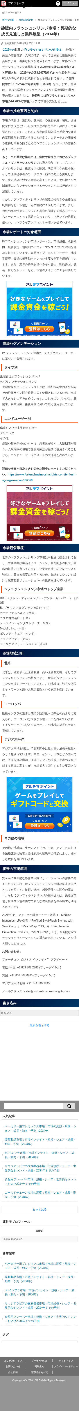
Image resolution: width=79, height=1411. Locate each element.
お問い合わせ (13, 1366)
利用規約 (39, 1366)
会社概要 (13, 1372)
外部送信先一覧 (39, 1372)
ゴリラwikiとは (39, 1360)
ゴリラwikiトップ (13, 1360)
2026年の (8, 49)
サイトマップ (66, 1360)
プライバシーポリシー (66, 1366)
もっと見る (39, 1209)
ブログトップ (16, 3)
